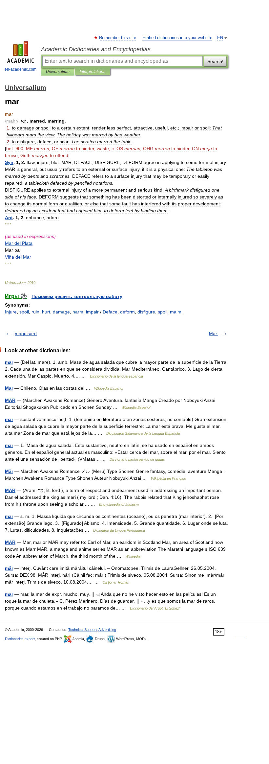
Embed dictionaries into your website (177, 37)
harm (77, 311)
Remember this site (118, 37)
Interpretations (92, 71)
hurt (46, 311)
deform (127, 311)
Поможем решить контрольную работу (76, 296)
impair (92, 311)
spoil (24, 311)
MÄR (10, 400)
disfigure (146, 311)
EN (220, 37)
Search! (215, 61)
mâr (9, 568)
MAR (10, 490)
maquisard (26, 333)
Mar (9, 388)
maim (175, 311)
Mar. (213, 333)
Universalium (58, 71)
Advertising (107, 630)
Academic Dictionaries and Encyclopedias (96, 49)
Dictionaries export (20, 639)
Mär (9, 471)
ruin (35, 311)
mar (9, 362)
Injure (11, 311)
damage (61, 311)
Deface (110, 311)
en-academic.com (20, 69)
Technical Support (82, 630)
